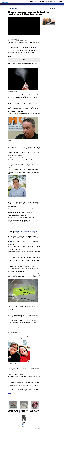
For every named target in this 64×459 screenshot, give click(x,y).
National (39, 1)
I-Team (50, 4)
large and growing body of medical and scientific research (26, 231)
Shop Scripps (53, 1)
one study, (11, 241)
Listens (53, 4)
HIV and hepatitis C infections (25, 48)
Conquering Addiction (13, 8)
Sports (48, 1)
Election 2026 (57, 4)
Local (35, 1)
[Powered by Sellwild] (38, 428)
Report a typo (10, 393)
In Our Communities (45, 4)
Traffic (41, 4)
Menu (31, 1)
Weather (44, 1)
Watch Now (59, 1)
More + (61, 4)
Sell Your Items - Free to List (19, 400)
